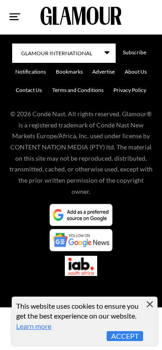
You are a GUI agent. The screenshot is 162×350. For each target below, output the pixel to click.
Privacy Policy (129, 90)
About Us (136, 71)
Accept (125, 336)
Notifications (30, 71)
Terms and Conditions (78, 90)
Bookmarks (69, 71)
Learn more (33, 326)
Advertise (103, 71)
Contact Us (29, 90)
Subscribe (134, 52)
